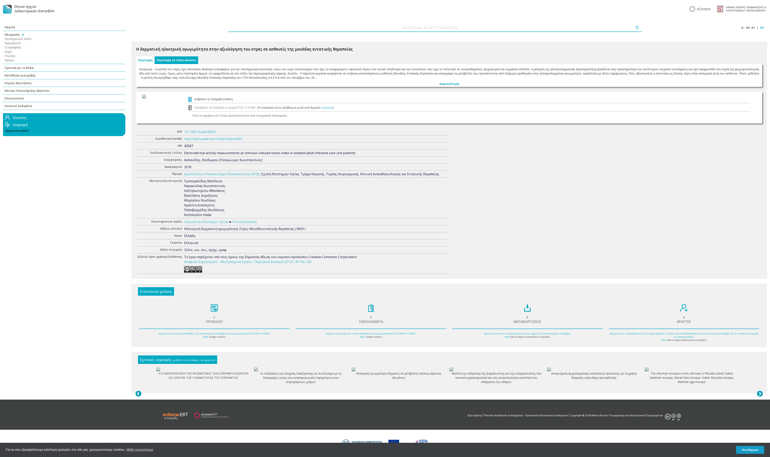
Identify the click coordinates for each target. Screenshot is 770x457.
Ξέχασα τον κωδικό (17, 130)
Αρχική (10, 27)
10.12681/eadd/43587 (200, 132)
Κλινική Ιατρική (244, 222)
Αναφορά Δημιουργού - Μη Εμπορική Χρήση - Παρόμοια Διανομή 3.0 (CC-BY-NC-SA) (247, 262)
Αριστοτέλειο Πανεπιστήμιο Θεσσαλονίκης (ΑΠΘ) (222, 174)
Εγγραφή (20, 124)
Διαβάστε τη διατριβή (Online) (213, 99)
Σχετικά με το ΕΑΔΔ (19, 68)
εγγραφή (327, 107)
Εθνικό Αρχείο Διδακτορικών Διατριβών (530, 336)
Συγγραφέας (13, 47)
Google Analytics (217, 336)
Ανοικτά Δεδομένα (18, 106)
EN (762, 28)
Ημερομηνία (12, 43)
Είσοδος (20, 117)
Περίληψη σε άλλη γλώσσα (176, 60)
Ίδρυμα (9, 60)
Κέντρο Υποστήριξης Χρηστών (27, 91)
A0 (748, 28)
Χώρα (8, 52)
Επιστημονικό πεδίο (18, 39)
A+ (753, 28)
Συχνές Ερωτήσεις (18, 83)
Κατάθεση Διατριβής (20, 75)
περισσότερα (449, 84)
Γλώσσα (10, 56)
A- (742, 28)
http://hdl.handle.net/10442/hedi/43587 (213, 139)
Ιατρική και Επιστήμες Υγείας (206, 222)
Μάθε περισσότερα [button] (139, 449)
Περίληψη (145, 60)
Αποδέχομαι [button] (750, 449)
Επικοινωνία (14, 98)
